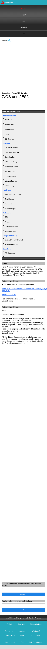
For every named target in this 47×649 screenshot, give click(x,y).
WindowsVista (10, 125)
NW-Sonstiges (10, 231)
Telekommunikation (12, 227)
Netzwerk (21, 624)
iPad (22, 642)
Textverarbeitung (11, 147)
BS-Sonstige (23, 93)
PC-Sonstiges (10, 253)
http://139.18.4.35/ (9, 295)
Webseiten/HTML (11, 245)
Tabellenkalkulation (12, 152)
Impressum (35, 635)
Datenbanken (10, 157)
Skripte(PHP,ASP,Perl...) (14, 240)
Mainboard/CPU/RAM (13, 194)
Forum (23, 8)
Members (23, 27)
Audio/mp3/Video (11, 167)
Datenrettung (10, 642)
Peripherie (9, 204)
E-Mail (9, 624)
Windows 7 (9, 120)
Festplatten (21, 631)
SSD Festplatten (35, 642)
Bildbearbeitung (11, 162)
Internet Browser (11, 181)
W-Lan (7, 222)
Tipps (23, 14)
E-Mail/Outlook (10, 176)
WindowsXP (9, 129)
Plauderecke (9, 258)
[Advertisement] (21, 67)
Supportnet (6, 93)
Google (22, 635)
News (23, 21)
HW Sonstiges (10, 209)
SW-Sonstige (10, 186)
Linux (7, 134)
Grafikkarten (9, 199)
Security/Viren (10, 171)
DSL (6, 217)
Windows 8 (10, 635)
